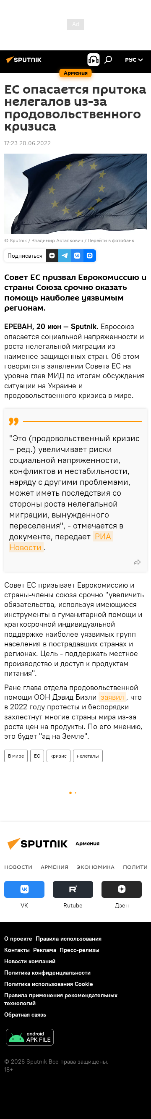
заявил (112, 697)
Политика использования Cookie (48, 984)
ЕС (37, 756)
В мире (16, 756)
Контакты (17, 950)
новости (18, 867)
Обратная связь (25, 1014)
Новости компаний (29, 961)
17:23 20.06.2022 (27, 143)
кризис (58, 756)
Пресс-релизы (79, 950)
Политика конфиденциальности (47, 972)
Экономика (96, 867)
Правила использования (69, 938)
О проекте (18, 938)
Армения (54, 867)
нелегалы (88, 756)
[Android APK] (29, 1038)
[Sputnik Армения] (25, 63)
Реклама (44, 950)
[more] (137, 562)
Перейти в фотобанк (111, 240)
